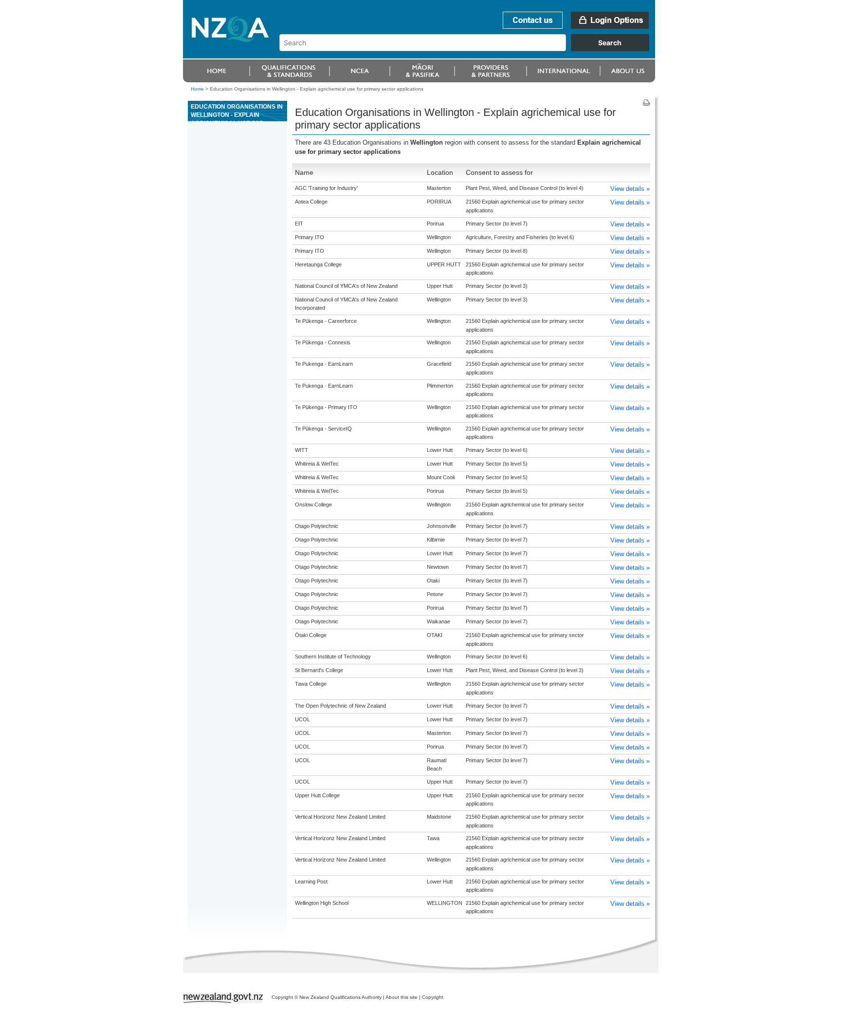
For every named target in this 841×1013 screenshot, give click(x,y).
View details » (630, 188)
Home (197, 89)
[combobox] (468, 48)
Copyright (432, 997)
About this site (401, 997)
